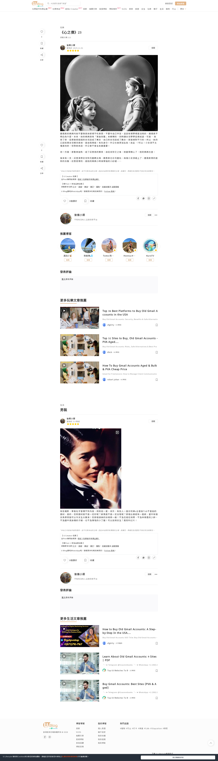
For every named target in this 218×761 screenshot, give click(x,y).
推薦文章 (93, 8)
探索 (85, 8)
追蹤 (153, 47)
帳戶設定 (102, 732)
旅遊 (137, 8)
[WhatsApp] (41, 180)
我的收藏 (102, 735)
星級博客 (103, 8)
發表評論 (67, 279)
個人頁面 (102, 728)
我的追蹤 (102, 739)
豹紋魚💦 (88, 255)
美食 (131, 8)
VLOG (124, 8)
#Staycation (156, 728)
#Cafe (146, 728)
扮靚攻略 (105, 187)
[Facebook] (41, 174)
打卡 (74, 187)
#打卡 (134, 728)
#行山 (128, 728)
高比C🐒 (68, 255)
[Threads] (41, 187)
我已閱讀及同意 (178, 757)
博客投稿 (80, 746)
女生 (143, 8)
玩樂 (149, 8)
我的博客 (102, 742)
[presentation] (60, 246)
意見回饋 (80, 742)
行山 (174, 8)
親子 (155, 8)
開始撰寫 (180, 3)
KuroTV (150, 255)
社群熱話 (56, 8)
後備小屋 (71, 45)
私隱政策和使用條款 (69, 756)
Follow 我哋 (109, 191)
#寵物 (122, 728)
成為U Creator (71, 8)
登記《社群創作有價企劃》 (89, 179)
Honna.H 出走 (130, 255)
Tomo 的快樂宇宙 (109, 255)
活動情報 (115, 187)
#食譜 (140, 728)
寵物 (168, 8)
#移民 (165, 728)
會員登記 (169, 3)
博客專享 (113, 8)
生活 (162, 8)
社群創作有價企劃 (40, 8)
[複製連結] (41, 193)
